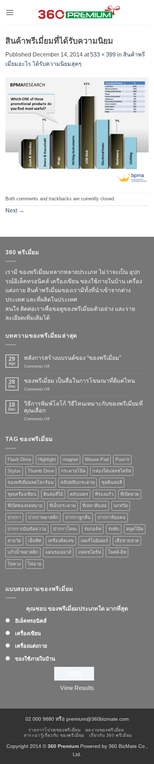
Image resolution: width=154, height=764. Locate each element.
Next (14, 210)
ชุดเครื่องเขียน (22, 494)
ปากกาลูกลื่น (78, 517)
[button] (9, 12)
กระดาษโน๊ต (73, 471)
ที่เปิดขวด (129, 494)
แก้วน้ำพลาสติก (23, 552)
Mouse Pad (97, 459)
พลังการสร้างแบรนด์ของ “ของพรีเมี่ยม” (72, 358)
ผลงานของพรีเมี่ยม (105, 730)
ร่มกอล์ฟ (92, 529)
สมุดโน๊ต (134, 529)
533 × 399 (103, 55)
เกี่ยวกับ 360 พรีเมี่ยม (110, 735)
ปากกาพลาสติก (43, 517)
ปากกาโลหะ (65, 529)
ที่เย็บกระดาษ (62, 505)
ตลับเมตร (79, 494)
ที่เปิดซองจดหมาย (25, 505)
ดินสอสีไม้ (53, 494)
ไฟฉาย (35, 564)
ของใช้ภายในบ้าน (35, 659)
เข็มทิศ (34, 540)
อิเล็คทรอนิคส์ (31, 621)
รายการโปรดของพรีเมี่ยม (54, 730)
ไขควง (14, 564)
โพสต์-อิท (117, 552)
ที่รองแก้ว (104, 494)
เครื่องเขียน (28, 633)
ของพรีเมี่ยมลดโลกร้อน (31, 482)
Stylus (14, 471)
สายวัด (14, 540)
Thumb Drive (41, 471)
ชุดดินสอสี (111, 482)
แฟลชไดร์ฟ (89, 552)
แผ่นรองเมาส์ (58, 552)
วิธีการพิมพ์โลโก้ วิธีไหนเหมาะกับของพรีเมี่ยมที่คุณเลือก (83, 407)
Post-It (122, 459)
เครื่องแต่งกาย (31, 646)
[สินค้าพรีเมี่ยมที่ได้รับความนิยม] (77, 130)
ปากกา (14, 517)
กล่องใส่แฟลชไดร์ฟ (111, 471)
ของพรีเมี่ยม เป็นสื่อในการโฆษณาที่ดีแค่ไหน (79, 381)
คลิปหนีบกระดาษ (78, 482)
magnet (70, 459)
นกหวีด (121, 505)
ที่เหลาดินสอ (94, 505)
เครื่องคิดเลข (61, 540)
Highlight (47, 459)
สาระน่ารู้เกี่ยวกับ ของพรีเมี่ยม (54, 735)
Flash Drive (19, 459)
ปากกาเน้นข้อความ (27, 529)
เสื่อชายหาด (127, 540)
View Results (77, 688)
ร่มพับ (113, 529)
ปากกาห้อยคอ (111, 517)
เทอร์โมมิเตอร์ (94, 540)
